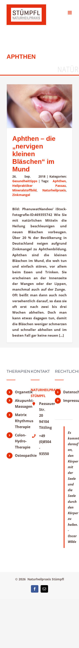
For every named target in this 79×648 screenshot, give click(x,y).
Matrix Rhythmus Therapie (19, 420)
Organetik (19, 392)
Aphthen (59, 181)
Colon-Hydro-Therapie (19, 441)
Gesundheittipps (24, 181)
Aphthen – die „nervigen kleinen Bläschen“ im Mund (34, 154)
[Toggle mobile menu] (70, 12)
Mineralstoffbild (24, 190)
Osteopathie (19, 455)
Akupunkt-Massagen (19, 403)
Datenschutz (67, 392)
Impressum (67, 400)
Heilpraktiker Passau (39, 186)
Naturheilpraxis (54, 190)
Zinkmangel (21, 195)
